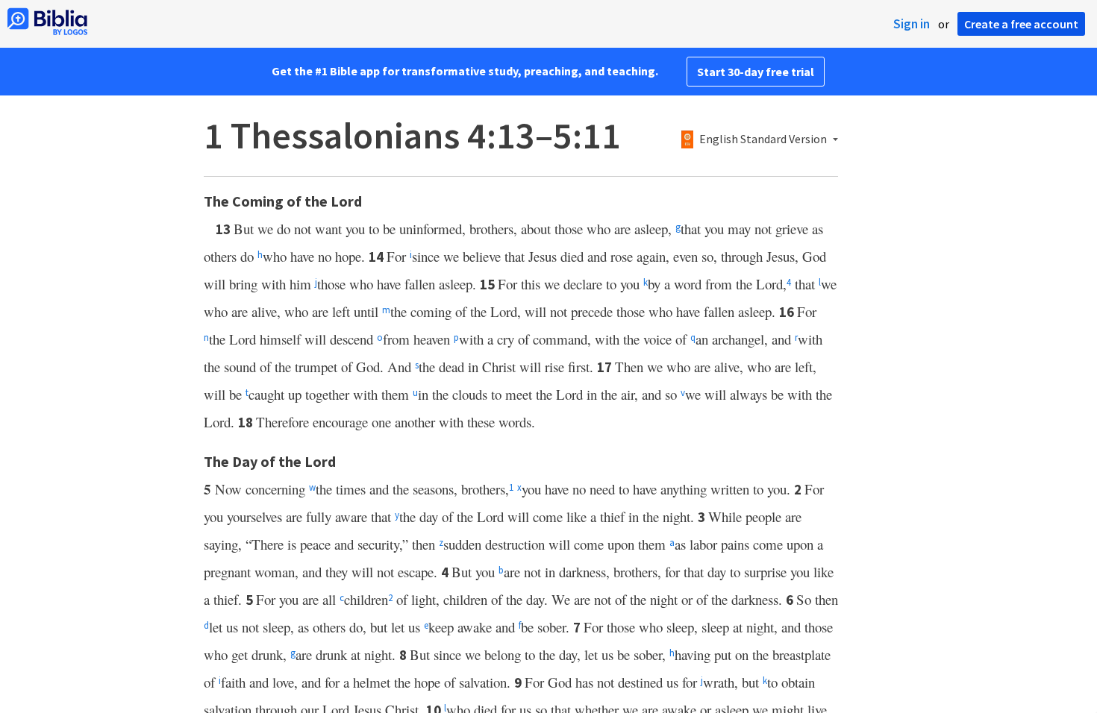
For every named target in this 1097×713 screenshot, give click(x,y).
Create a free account (1021, 23)
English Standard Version (763, 139)
